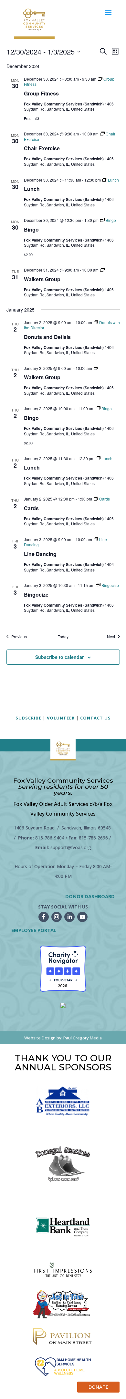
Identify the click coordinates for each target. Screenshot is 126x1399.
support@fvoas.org (70, 847)
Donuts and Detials (47, 337)
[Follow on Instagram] (56, 917)
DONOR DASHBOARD (90, 896)
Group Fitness (41, 93)
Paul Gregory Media (82, 1038)
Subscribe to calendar (59, 657)
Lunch (32, 189)
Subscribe (28, 718)
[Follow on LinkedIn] (69, 917)
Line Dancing (40, 554)
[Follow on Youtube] (82, 917)
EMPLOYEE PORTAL (33, 930)
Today (63, 636)
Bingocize (36, 594)
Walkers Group (42, 279)
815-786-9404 (49, 838)
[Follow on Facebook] (43, 917)
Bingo (31, 229)
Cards (31, 508)
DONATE (98, 1387)
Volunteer (61, 718)
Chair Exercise (42, 148)
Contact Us (95, 718)
